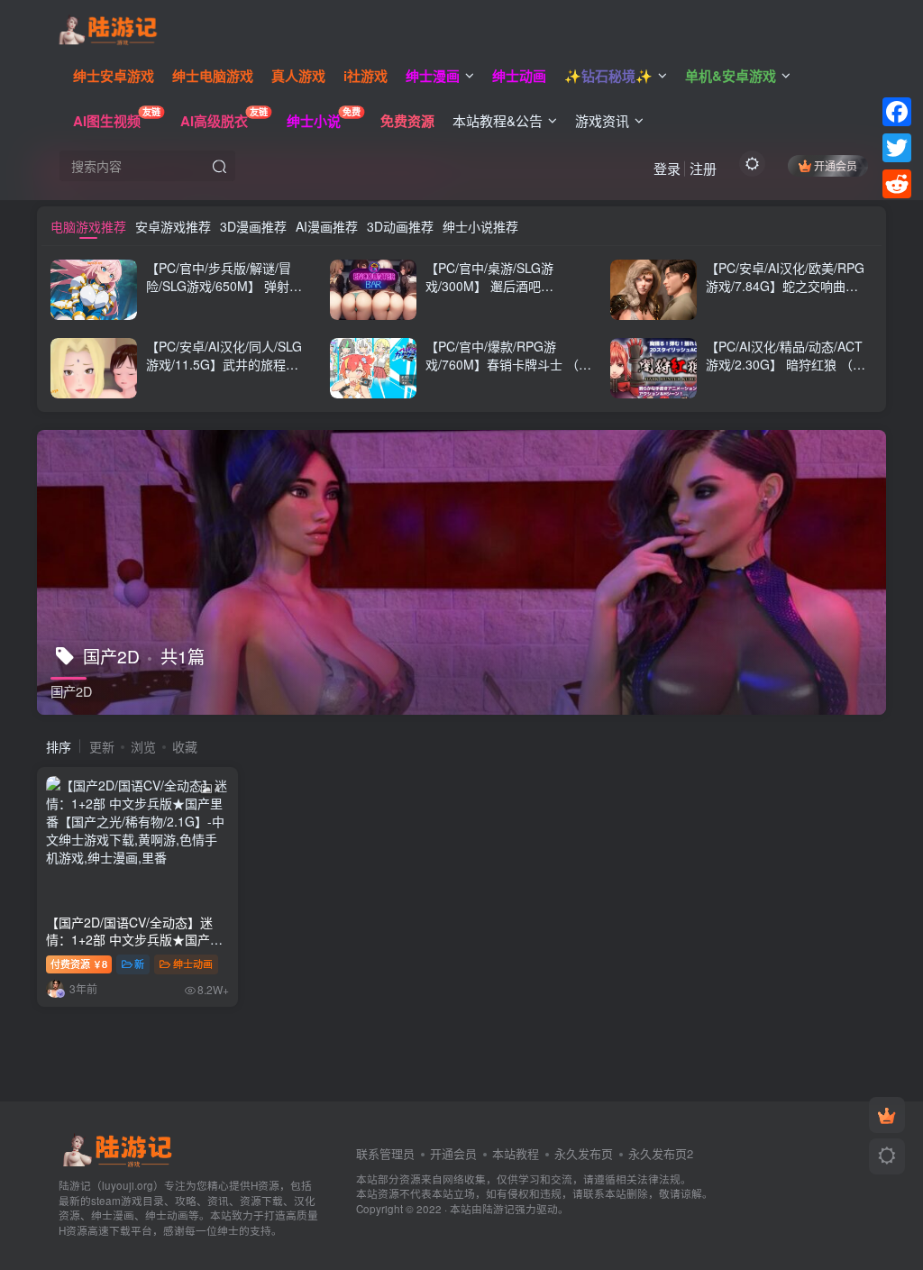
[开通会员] (887, 1115)
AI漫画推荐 (327, 226)
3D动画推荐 (400, 226)
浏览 (143, 746)
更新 (101, 746)
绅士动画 (193, 963)
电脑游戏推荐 (88, 226)
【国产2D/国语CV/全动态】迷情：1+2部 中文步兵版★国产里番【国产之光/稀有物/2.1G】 (134, 939)
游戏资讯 (602, 120)
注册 (703, 168)
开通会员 (835, 165)
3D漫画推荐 (253, 226)
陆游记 (498, 1208)
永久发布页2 (660, 1153)
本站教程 (515, 1153)
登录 (667, 168)
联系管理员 (385, 1153)
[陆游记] (107, 28)
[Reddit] (897, 184)
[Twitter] (897, 148)
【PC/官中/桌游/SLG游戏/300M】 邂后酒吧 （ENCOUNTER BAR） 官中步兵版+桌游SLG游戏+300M (506, 294)
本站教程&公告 (497, 120)
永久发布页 (583, 1153)
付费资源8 (78, 963)
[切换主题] (887, 1156)
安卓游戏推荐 (173, 226)
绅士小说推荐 (480, 226)
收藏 (184, 746)
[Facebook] (897, 112)
